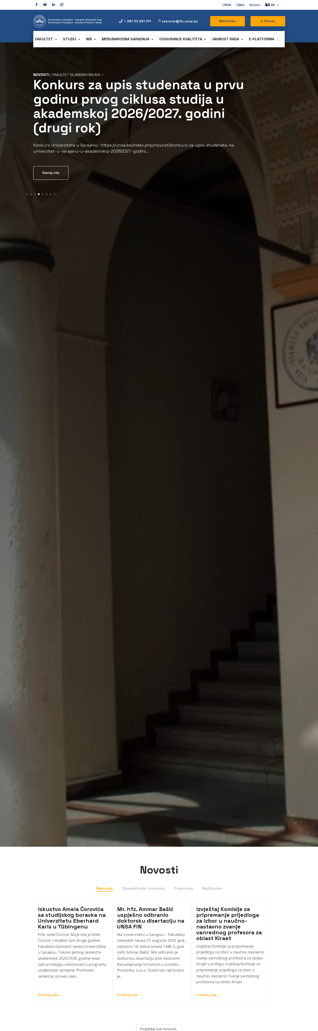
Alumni (254, 5)
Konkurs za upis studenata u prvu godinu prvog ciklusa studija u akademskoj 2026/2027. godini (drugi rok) (138, 106)
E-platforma (261, 39)
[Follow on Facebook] (36, 4)
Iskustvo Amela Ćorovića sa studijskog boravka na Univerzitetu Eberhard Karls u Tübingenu (72, 917)
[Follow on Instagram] (61, 4)
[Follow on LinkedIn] (53, 4)
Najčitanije (212, 888)
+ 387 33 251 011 (137, 21)
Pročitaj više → (50, 995)
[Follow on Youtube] (45, 4)
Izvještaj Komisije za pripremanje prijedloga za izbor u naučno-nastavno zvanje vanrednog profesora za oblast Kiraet (229, 923)
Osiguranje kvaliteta (180, 39)
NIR (89, 39)
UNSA (226, 5)
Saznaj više (50, 173)
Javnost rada (225, 39)
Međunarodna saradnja (125, 39)
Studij (69, 39)
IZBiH (240, 5)
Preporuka (183, 888)
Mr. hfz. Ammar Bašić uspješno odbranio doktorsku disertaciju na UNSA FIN (150, 917)
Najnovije (104, 888)
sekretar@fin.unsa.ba (180, 21)
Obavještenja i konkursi (143, 888)
